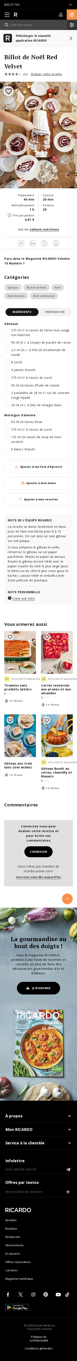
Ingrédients (21, 312)
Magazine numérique (19, 1279)
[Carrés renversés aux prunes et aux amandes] (57, 652)
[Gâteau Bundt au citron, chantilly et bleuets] (57, 735)
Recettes (11, 1220)
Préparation (55, 312)
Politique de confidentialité (39, 1338)
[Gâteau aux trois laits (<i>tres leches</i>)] (20, 735)
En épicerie (12, 1253)
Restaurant (12, 1237)
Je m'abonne (41, 988)
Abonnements (14, 1245)
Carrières (11, 1270)
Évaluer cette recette (46, 74)
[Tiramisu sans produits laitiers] (20, 652)
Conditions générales (39, 1348)
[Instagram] (34, 1294)
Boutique (11, 1228)
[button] (72, 14)
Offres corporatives (18, 1262)
